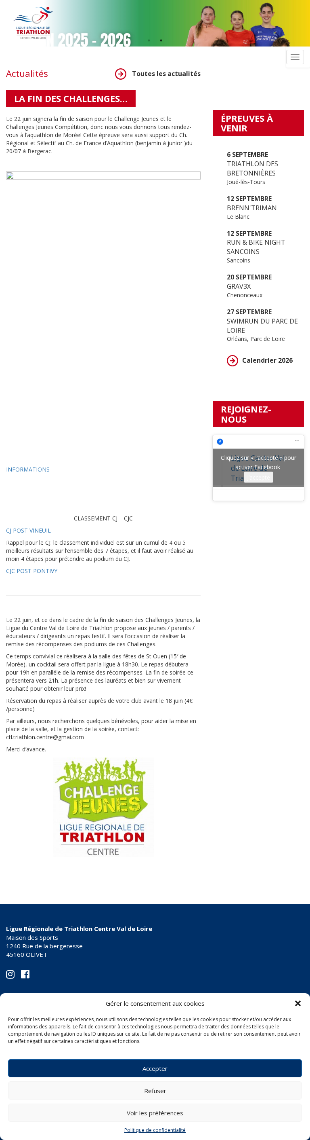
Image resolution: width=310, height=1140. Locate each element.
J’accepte (258, 477)
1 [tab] (149, 40)
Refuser (155, 1091)
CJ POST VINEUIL (28, 530)
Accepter (155, 1068)
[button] (298, 1003)
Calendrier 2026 (267, 360)
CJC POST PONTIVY (31, 571)
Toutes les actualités (165, 73)
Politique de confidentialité (155, 1130)
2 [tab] (161, 40)
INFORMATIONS (28, 469)
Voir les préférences (155, 1113)
